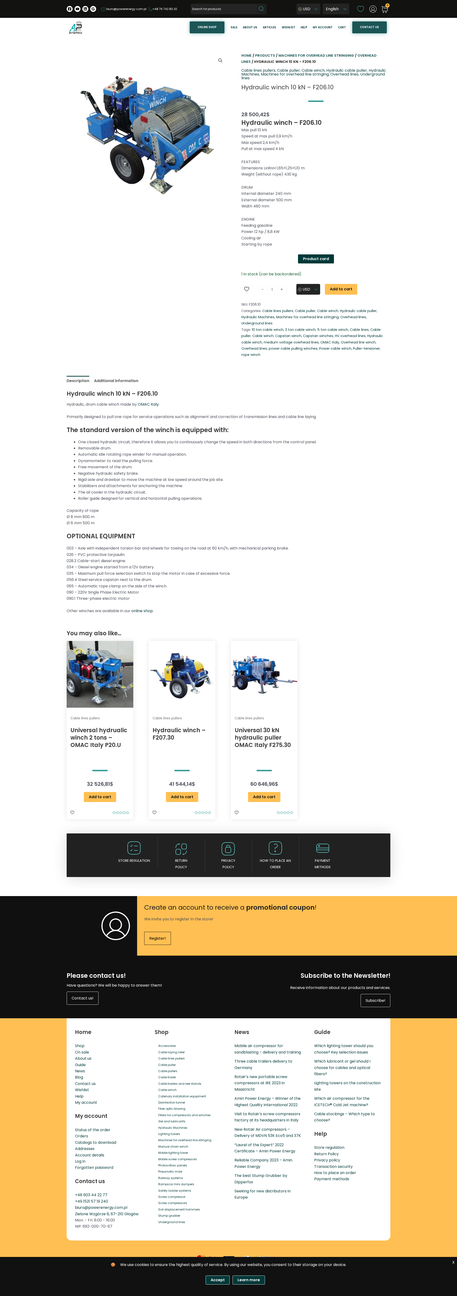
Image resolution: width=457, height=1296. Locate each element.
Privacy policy (327, 1160)
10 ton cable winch (267, 329)
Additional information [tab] (116, 380)
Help (304, 27)
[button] (220, 60)
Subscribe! (375, 1000)
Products (265, 55)
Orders (81, 1136)
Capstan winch (288, 335)
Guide (80, 1065)
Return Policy (326, 1154)
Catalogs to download (95, 1142)
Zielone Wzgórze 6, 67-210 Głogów (107, 1214)
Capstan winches (318, 335)
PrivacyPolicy (228, 863)
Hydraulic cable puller (346, 70)
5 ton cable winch (332, 329)
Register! (157, 938)
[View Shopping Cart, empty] (384, 10)
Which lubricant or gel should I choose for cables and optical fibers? (342, 1068)
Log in (80, 1161)
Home (246, 55)
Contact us (369, 27)
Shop (79, 1046)
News (80, 1071)
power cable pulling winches (293, 348)
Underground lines (257, 323)
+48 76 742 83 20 (164, 9)
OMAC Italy (329, 342)
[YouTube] (77, 9)
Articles (269, 27)
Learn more (249, 1280)
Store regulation (134, 860)
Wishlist (288, 27)
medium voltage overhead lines (291, 342)
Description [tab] (78, 380)
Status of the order (92, 1130)
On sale (82, 1052)
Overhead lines (344, 74)
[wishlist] (360, 8)
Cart (342, 27)
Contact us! (83, 998)
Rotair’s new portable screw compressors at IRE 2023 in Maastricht (260, 1083)
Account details (89, 1155)
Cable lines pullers (258, 70)
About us (250, 27)
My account (323, 27)
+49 (79, 1201)
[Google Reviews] (93, 9)
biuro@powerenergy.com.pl (126, 9)
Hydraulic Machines (257, 317)
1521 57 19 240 (95, 1201)
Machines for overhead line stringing (316, 55)
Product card (316, 259)
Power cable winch (335, 348)
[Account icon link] (373, 9)
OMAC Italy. (148, 404)
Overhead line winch (358, 342)
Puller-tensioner (366, 348)
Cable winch (313, 70)
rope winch (250, 354)
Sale (234, 27)
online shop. (142, 611)
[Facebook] (70, 9)
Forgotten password (94, 1167)
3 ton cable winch (300, 329)
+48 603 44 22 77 (91, 1195)
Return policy (181, 863)
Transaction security (333, 1166)
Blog (79, 1077)
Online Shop (207, 27)
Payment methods (323, 863)
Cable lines (359, 329)
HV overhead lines (350, 335)
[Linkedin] (85, 9)
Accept (218, 1280)
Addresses (84, 1148)
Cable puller (288, 70)
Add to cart (341, 289)
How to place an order (275, 863)
